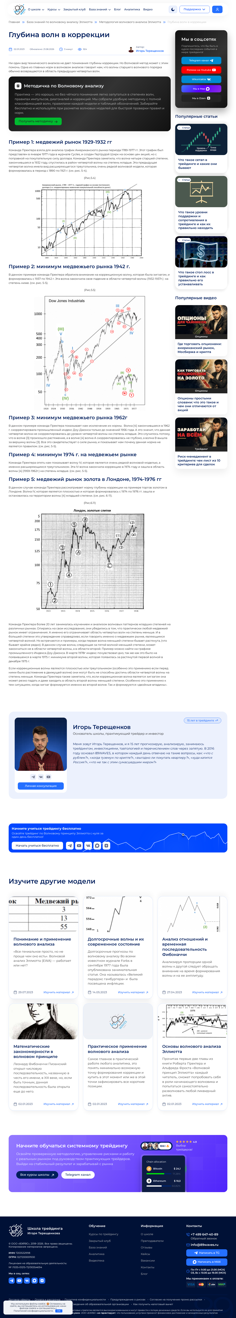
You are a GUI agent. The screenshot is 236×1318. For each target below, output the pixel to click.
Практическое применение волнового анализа (117, 1049)
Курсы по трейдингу (103, 1234)
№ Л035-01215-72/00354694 (25, 1267)
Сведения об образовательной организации (100, 1304)
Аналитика (132, 9)
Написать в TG (209, 1252)
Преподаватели (152, 1241)
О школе (34, 9)
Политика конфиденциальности (85, 1299)
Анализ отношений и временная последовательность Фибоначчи (185, 947)
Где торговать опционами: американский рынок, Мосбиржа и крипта (199, 348)
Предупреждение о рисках (127, 1299)
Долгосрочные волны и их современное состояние (116, 942)
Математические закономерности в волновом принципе (35, 1051)
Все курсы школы (34, 1174)
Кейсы (145, 1254)
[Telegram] (70, 845)
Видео (148, 9)
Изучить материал (57, 992)
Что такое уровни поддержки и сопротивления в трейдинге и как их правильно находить (195, 220)
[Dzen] (106, 845)
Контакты (147, 1267)
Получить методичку (36, 121)
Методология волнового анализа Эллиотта (130, 22)
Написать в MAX (209, 1261)
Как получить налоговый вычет (153, 1304)
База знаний (98, 9)
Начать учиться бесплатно (37, 845)
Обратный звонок (204, 1238)
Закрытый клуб (74, 9)
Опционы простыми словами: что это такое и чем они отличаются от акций (198, 404)
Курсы (52, 9)
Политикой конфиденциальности (33, 1311)
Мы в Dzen (199, 98)
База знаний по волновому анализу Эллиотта (59, 22)
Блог (117, 9)
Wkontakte (199, 79)
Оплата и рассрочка (47, 1299)
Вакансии (148, 1260)
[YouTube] (79, 845)
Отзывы (146, 1247)
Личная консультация (41, 786)
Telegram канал (199, 60)
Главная (14, 22)
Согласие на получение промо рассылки (176, 1299)
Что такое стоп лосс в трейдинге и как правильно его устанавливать (196, 278)
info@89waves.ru (204, 1245)
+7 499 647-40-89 (204, 1234)
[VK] (88, 845)
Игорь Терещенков (102, 726)
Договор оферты (19, 1299)
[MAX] (97, 845)
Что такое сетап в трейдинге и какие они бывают (197, 164)
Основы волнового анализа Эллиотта (191, 1049)
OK (58, 1310)
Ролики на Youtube (199, 69)
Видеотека (96, 1260)
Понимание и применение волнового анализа (42, 942)
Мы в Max (199, 88)
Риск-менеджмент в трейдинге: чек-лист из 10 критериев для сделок (199, 460)
